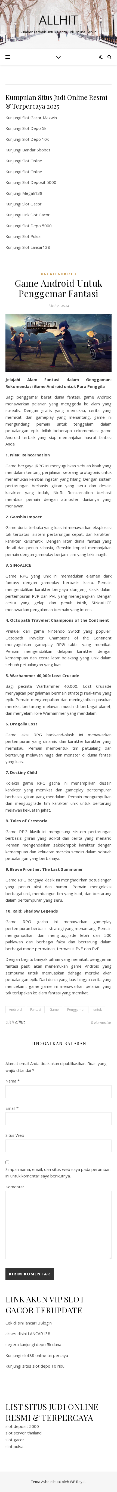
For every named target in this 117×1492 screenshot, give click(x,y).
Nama (12, 1081)
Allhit (58, 20)
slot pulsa (14, 1446)
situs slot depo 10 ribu (43, 1366)
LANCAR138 (39, 1333)
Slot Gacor (32, 204)
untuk (97, 1009)
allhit (20, 1022)
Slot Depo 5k (34, 128)
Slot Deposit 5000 (39, 182)
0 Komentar (101, 1022)
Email (12, 1108)
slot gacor (14, 1439)
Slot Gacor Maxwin (39, 117)
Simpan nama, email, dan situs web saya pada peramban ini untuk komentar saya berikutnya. (57, 1173)
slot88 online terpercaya (45, 1355)
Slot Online (32, 160)
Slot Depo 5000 (37, 225)
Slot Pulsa (31, 236)
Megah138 (32, 193)
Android (15, 1009)
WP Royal (77, 1481)
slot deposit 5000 (22, 1426)
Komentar (14, 1186)
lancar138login (38, 1323)
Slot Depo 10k (35, 139)
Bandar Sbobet (36, 150)
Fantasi (35, 1009)
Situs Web (14, 1135)
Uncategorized (58, 274)
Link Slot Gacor (36, 214)
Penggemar (76, 1009)
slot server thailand (23, 1433)
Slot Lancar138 (36, 247)
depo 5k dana (48, 1344)
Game (54, 1009)
